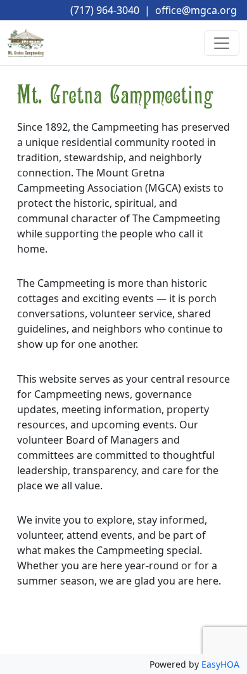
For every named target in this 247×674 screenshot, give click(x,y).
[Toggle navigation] (221, 43)
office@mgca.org (196, 10)
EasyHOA (220, 664)
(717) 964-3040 (104, 10)
